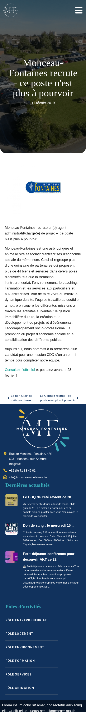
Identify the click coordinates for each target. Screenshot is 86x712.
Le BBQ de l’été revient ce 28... (48, 497)
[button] (79, 10)
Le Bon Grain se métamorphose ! (22, 398)
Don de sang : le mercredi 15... (48, 525)
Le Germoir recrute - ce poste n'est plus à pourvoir (57, 398)
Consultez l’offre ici (20, 370)
